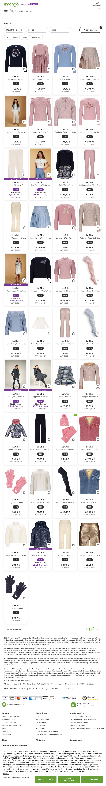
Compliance (40, 725)
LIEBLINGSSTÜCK (41, 684)
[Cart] (24, 69)
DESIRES (81, 684)
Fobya (31, 688)
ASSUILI (22, 688)
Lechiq (16, 684)
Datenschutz (41, 722)
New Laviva (70, 684)
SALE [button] (7, 37)
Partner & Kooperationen (12, 725)
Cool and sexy (57, 684)
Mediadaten (6, 734)
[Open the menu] (6, 11)
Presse (4, 731)
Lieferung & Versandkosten (81, 716)
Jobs (4, 728)
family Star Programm (11, 716)
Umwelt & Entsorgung (79, 722)
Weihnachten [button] (35, 37)
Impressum (40, 728)
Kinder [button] (15, 37)
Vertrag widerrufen (77, 725)
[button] (14, 30)
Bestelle (90, 684)
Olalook (13, 688)
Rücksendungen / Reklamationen (83, 719)
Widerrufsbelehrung (44, 719)
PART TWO (26, 684)
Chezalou (8, 684)
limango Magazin (9, 722)
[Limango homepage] (11, 4)
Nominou (54, 688)
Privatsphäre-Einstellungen (47, 731)
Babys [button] (24, 37)
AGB (38, 716)
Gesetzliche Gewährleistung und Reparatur (87, 728)
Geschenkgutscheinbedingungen (49, 734)
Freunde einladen (9, 719)
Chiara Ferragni (42, 688)
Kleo (6, 688)
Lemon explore (67, 688)
